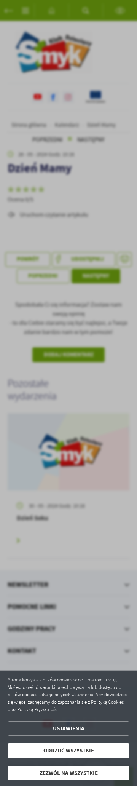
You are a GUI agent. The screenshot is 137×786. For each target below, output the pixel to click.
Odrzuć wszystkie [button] (68, 750)
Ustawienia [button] (68, 728)
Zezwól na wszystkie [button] (69, 773)
